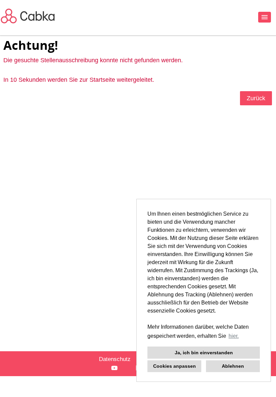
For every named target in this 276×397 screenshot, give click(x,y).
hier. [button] (234, 336)
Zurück (256, 98)
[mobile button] (264, 17)
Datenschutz (115, 359)
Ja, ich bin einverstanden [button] (204, 352)
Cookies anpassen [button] (174, 366)
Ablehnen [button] (233, 366)
